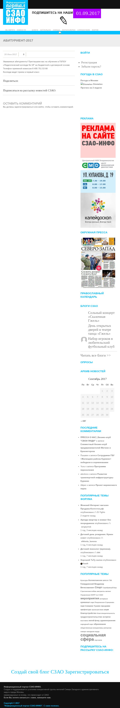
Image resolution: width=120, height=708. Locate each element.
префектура (85, 610)
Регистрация (89, 62)
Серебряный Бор (110, 588)
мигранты (101, 591)
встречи (106, 617)
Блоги (35, 30)
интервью (104, 599)
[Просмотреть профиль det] (95, 552)
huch (85, 563)
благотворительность (106, 613)
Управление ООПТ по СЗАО (91, 595)
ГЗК (110, 580)
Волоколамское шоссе (98, 580)
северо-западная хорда (89, 631)
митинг (108, 591)
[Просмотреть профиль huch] (81, 563)
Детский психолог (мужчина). (95, 549)
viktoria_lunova (89, 541)
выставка (84, 620)
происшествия (97, 610)
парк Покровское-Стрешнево (102, 602)
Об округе (10, 30)
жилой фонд (94, 620)
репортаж (107, 628)
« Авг (83, 421)
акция (106, 610)
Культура (84, 580)
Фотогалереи (68, 30)
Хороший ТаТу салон (91, 560)
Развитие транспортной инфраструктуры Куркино (96, 477)
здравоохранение (107, 620)
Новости (21, 30)
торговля (98, 640)
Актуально (45, 30)
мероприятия (89, 598)
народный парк (86, 624)
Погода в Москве (89, 80)
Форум (95, 30)
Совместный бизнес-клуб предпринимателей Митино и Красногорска (95, 447)
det (98, 552)
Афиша (56, 30)
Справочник (83, 30)
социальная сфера (93, 637)
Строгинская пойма (88, 591)
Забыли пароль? (91, 66)
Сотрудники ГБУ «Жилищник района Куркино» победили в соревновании (97, 459)
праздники (105, 606)
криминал (85, 602)
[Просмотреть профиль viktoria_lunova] (102, 538)
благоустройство (88, 613)
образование (100, 624)
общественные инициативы (91, 628)
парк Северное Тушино (90, 606)
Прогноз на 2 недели (91, 88)
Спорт (98, 587)
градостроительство (91, 617)
